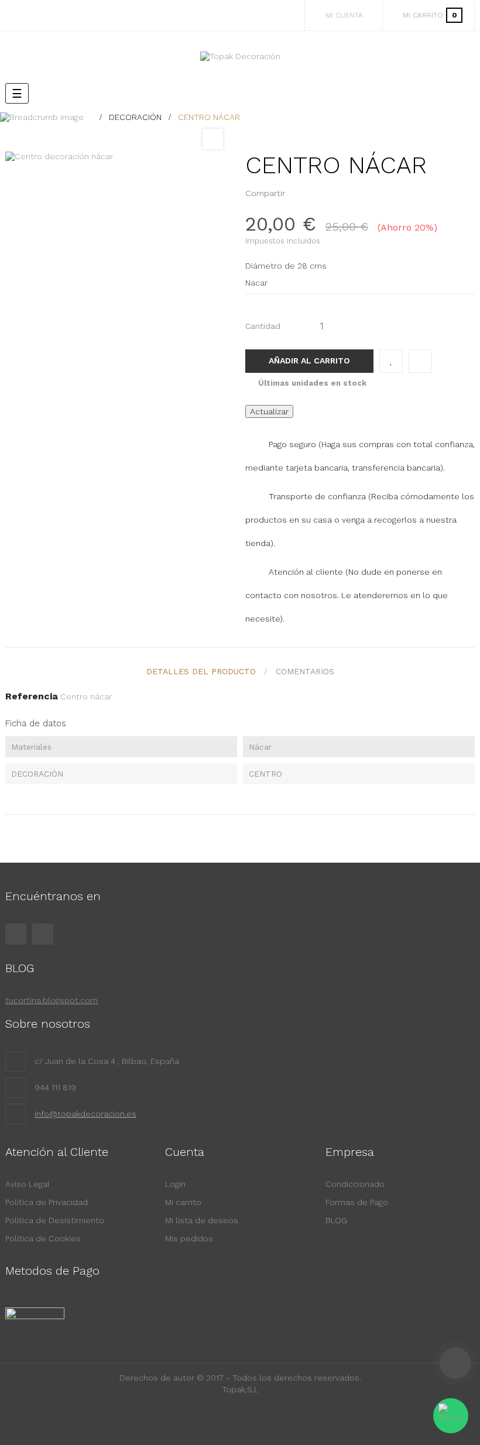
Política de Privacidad (46, 1202)
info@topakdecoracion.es (85, 1113)
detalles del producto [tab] (201, 671)
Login (175, 1184)
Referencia (31, 696)
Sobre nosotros (47, 1024)
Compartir (297, 193)
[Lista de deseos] (391, 361)
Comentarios (305, 671)
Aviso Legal (27, 1184)
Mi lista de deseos (201, 1220)
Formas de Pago (356, 1202)
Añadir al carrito (309, 360)
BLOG (336, 1220)
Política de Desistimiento (54, 1220)
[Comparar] (420, 361)
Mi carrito (183, 1202)
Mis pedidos (189, 1238)
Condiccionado (355, 1184)
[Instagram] (42, 934)
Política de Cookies (43, 1238)
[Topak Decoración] (240, 56)
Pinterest (315, 193)
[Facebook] (15, 934)
